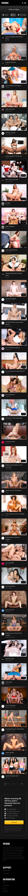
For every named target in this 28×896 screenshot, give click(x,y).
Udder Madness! (9, 226)
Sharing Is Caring (10, 132)
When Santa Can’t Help (11, 179)
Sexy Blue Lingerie (10, 299)
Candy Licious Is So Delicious (13, 490)
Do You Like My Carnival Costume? (15, 371)
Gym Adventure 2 (10, 394)
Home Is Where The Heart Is (13, 85)
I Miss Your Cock (10, 109)
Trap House (8, 682)
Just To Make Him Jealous (12, 347)
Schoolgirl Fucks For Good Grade (14, 729)
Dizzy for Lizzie (9, 610)
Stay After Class (9, 658)
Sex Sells (7, 203)
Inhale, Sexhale (9, 752)
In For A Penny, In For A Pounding (14, 514)
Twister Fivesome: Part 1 (12, 776)
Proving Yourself (10, 441)
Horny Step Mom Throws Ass (13, 156)
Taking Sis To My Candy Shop (13, 418)
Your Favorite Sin (10, 586)
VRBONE (5, 2)
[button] (22, 3)
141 (22, 783)
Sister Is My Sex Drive (11, 250)
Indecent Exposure (10, 62)
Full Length (23, 15)
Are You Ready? (9, 563)
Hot (14, 15)
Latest (6, 15)
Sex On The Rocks (10, 705)
